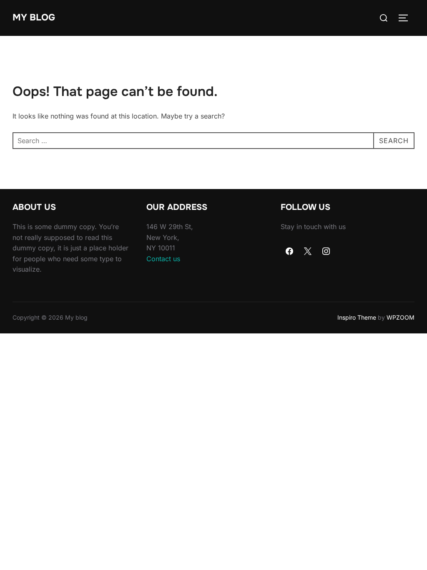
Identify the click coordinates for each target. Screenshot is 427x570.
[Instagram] (326, 251)
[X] (308, 251)
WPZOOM (400, 317)
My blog (34, 17)
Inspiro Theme (356, 317)
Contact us (163, 259)
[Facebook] (290, 251)
